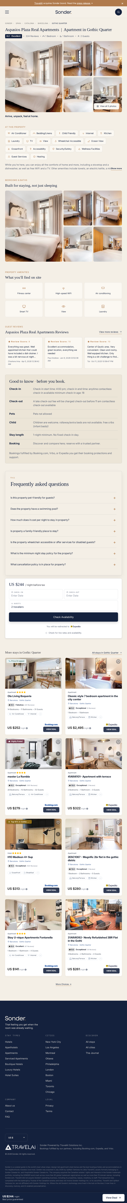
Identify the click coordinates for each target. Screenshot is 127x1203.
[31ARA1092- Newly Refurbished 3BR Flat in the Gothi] (93, 914)
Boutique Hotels (14, 1064)
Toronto (50, 1086)
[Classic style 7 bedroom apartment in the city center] (93, 673)
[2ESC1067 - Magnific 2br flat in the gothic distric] (93, 834)
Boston (49, 1075)
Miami (49, 1080)
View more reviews (108, 332)
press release (84, 3)
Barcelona (14, 700)
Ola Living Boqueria (19, 696)
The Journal (92, 1053)
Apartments (11, 1053)
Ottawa (49, 1058)
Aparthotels (11, 1047)
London (50, 1069)
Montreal (50, 1053)
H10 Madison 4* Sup (20, 857)
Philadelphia (52, 1064)
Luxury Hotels (12, 1069)
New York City (53, 1042)
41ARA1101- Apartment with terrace (89, 776)
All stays (90, 1042)
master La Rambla (19, 776)
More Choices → (63, 984)
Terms (49, 1111)
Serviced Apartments (16, 1058)
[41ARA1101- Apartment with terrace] (93, 753)
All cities (90, 1047)
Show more (116, 168)
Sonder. (15, 1154)
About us (10, 1105)
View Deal (51, 729)
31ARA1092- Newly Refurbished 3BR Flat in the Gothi (93, 939)
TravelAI (38, 3)
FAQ (7, 1116)
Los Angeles (52, 1047)
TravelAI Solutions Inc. (71, 1145)
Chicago (50, 1092)
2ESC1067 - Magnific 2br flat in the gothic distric (93, 858)
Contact (9, 1111)
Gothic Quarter (25, 700)
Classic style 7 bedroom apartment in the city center (93, 698)
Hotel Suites (12, 1075)
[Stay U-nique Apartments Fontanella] (33, 914)
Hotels (8, 1042)
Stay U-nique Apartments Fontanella (30, 937)
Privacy (49, 1105)
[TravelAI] (21, 1147)
